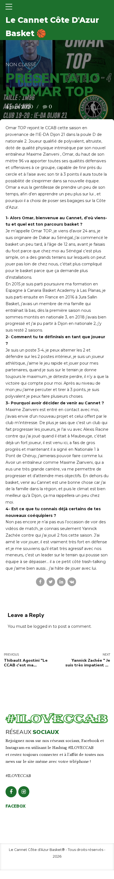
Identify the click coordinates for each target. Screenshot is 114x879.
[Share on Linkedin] (61, 581)
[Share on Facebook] (40, 581)
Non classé (21, 64)
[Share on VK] (72, 581)
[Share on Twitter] (50, 581)
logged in (42, 626)
